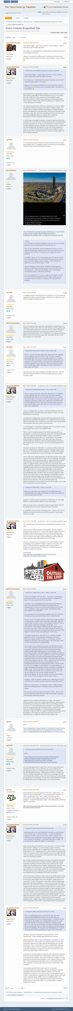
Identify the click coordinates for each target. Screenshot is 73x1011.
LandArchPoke (13, 67)
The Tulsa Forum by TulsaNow (20, 7)
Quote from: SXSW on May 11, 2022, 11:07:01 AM (38, 487)
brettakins (12, 170)
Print (65, 37)
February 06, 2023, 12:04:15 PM (30, 908)
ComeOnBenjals (14, 43)
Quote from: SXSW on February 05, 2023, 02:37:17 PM (40, 911)
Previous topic (55, 32)
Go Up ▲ (67, 1009)
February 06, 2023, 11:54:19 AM (30, 824)
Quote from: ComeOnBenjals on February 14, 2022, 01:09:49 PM (42, 70)
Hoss (10, 790)
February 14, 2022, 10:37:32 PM (30, 139)
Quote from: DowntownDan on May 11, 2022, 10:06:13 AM (41, 350)
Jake (9, 722)
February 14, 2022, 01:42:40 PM (30, 67)
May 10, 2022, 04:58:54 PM (29, 170)
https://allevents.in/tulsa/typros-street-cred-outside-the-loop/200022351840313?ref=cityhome (39, 555)
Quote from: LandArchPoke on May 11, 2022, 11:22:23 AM (41, 592)
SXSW (10, 140)
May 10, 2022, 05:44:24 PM (29, 292)
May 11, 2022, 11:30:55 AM (29, 521)
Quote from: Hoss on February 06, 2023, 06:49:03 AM (39, 828)
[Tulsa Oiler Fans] (7, 815)
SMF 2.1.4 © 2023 (8, 1009)
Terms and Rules (60, 1009)
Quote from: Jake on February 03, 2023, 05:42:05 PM (39, 749)
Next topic (64, 32)
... (20, 37)
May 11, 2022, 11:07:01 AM (29, 347)
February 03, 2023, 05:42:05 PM (30, 721)
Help (53, 1009)
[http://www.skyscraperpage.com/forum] (7, 160)
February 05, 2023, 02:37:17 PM (30, 745)
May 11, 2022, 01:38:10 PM (29, 589)
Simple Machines (16, 1009)
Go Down (8, 37)
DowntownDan (14, 323)
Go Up (7, 988)
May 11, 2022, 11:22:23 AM (29, 385)
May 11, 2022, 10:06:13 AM (29, 323)
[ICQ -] (7, 158)
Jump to (43, 998)
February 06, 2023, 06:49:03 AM (30, 789)
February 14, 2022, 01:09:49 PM (30, 42)
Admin (60, 22)
